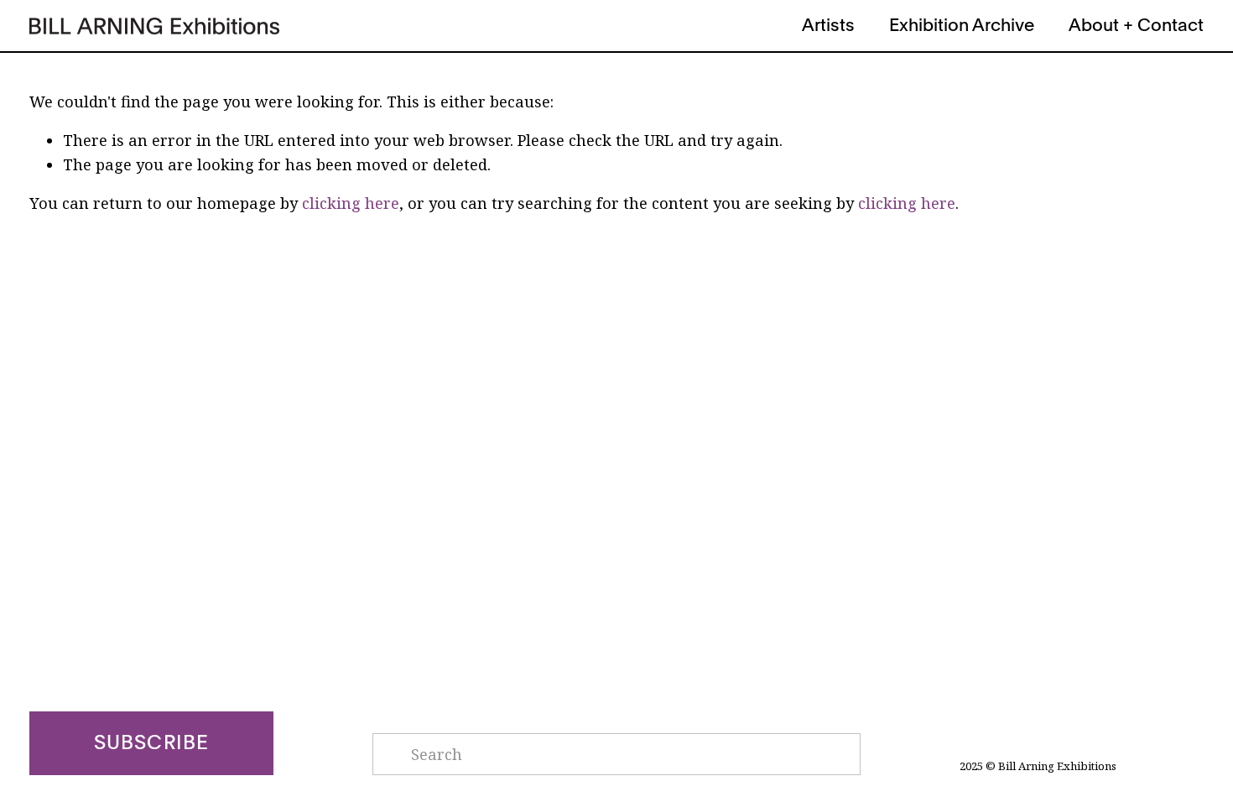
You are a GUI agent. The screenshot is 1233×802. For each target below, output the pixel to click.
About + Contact (1136, 25)
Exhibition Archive (961, 25)
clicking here (350, 203)
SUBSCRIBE (152, 743)
